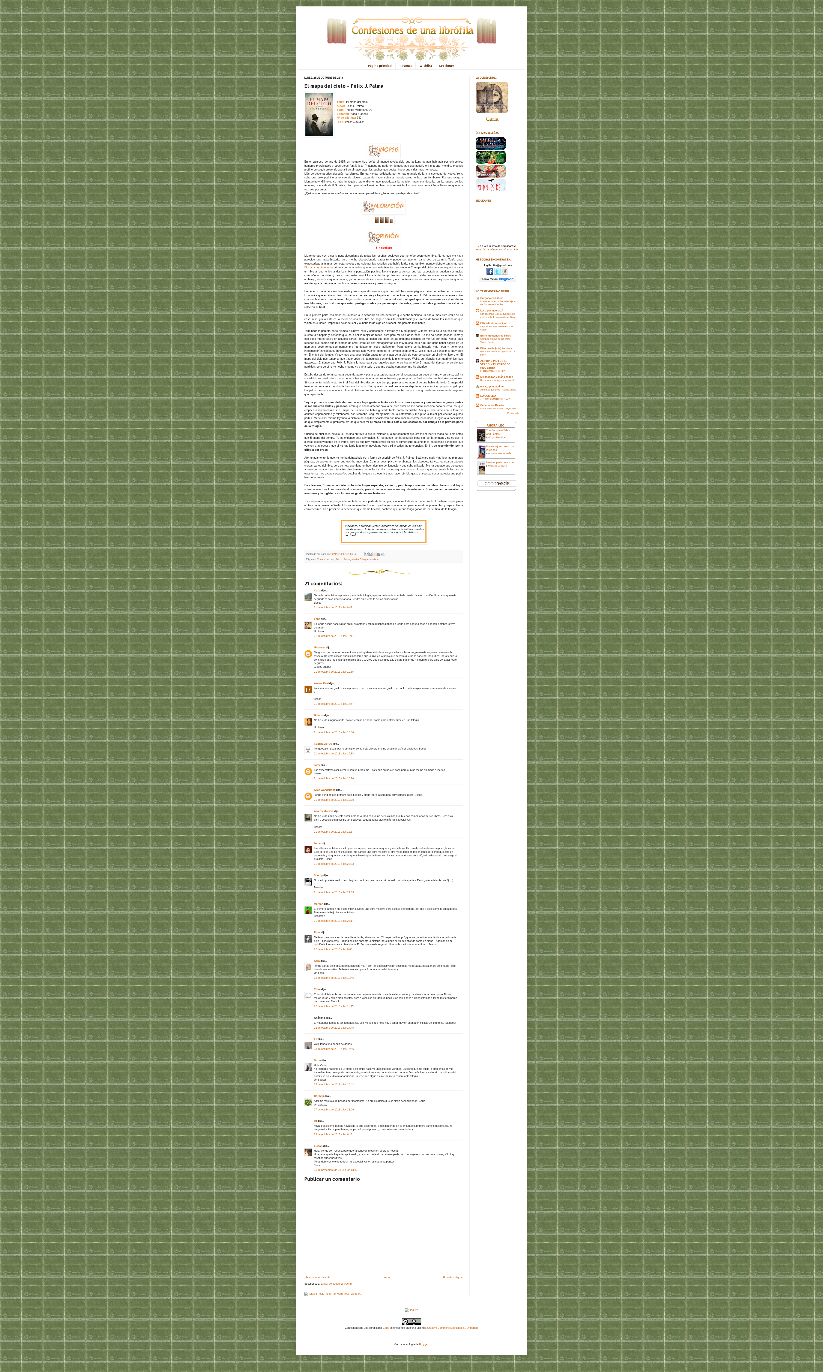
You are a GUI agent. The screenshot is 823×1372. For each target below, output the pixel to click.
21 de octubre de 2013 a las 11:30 (334, 671)
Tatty (317, 765)
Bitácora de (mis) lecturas (496, 348)
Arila (317, 960)
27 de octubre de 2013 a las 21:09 (334, 1109)
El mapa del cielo (325, 559)
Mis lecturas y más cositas (496, 377)
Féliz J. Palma (343, 559)
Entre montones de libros (495, 335)
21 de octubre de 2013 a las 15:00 (334, 732)
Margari (318, 903)
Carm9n (319, 1096)
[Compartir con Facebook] (379, 554)
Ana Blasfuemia (323, 811)
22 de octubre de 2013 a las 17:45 (334, 1027)
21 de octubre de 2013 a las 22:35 (334, 892)
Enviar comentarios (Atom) (336, 1283)
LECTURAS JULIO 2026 (493, 371)
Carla (317, 590)
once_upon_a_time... (493, 386)
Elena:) (318, 1146)
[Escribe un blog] (370, 554)
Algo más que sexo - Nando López (498, 389)
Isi (315, 1120)
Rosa (317, 932)
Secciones (447, 65)
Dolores (319, 715)
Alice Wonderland (324, 789)
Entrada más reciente (317, 1277)
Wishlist (425, 65)
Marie (317, 1060)
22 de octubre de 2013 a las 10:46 (334, 977)
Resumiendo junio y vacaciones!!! (497, 380)
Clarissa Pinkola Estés (500, 453)
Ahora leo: (496, 425)
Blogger (423, 1344)
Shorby (318, 875)
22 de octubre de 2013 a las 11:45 (334, 1006)
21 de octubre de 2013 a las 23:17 (334, 920)
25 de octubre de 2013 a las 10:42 (334, 1084)
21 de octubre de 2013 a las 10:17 (334, 635)
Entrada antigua (452, 1277)
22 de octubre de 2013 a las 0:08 (333, 949)
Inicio (387, 1277)
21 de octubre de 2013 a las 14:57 (334, 703)
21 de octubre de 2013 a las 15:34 (334, 753)
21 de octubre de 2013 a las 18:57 (334, 831)
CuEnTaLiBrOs (323, 743)
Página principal (380, 65)
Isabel (317, 843)
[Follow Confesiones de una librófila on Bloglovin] (497, 281)
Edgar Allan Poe (497, 437)
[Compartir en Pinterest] (383, 554)
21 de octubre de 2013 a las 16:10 (334, 778)
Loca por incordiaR (491, 310)
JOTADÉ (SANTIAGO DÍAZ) (495, 399)
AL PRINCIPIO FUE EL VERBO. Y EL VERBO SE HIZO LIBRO (495, 364)
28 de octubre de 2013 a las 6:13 (333, 1134)
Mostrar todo (513, 413)
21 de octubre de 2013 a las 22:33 (334, 863)
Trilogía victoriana (369, 559)
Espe (317, 619)
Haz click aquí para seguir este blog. (497, 249)
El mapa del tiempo (316, 267)
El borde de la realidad (493, 323)
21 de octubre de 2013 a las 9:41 (333, 607)
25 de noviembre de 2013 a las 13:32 (335, 1170)
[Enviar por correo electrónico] (366, 554)
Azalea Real (321, 683)
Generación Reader (492, 405)
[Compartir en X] (374, 554)
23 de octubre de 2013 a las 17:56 (334, 1048)
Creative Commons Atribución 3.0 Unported (452, 1327)
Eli (315, 1039)
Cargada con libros (491, 298)
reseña (355, 559)
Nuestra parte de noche (500, 462)
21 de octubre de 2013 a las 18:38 (334, 799)
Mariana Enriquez (498, 466)
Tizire (317, 989)
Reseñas (405, 65)
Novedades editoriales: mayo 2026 (498, 408)
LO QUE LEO (488, 395)
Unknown (319, 647)
